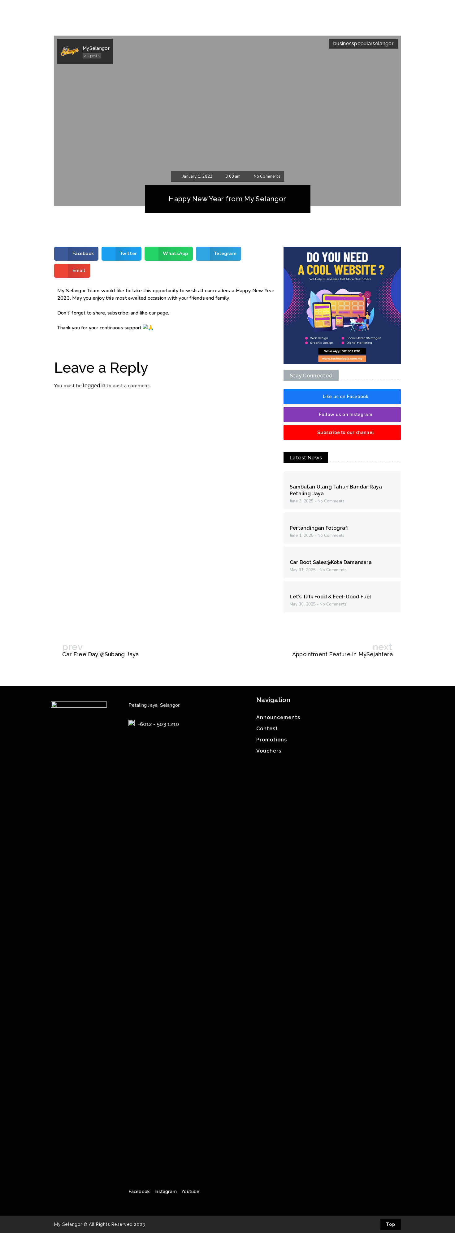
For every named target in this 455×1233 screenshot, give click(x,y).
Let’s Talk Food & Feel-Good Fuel (330, 597)
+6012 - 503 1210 (158, 724)
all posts (91, 55)
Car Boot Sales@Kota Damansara (331, 562)
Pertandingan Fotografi (319, 528)
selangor (383, 43)
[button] (342, 396)
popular (363, 43)
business (343, 43)
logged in (94, 386)
